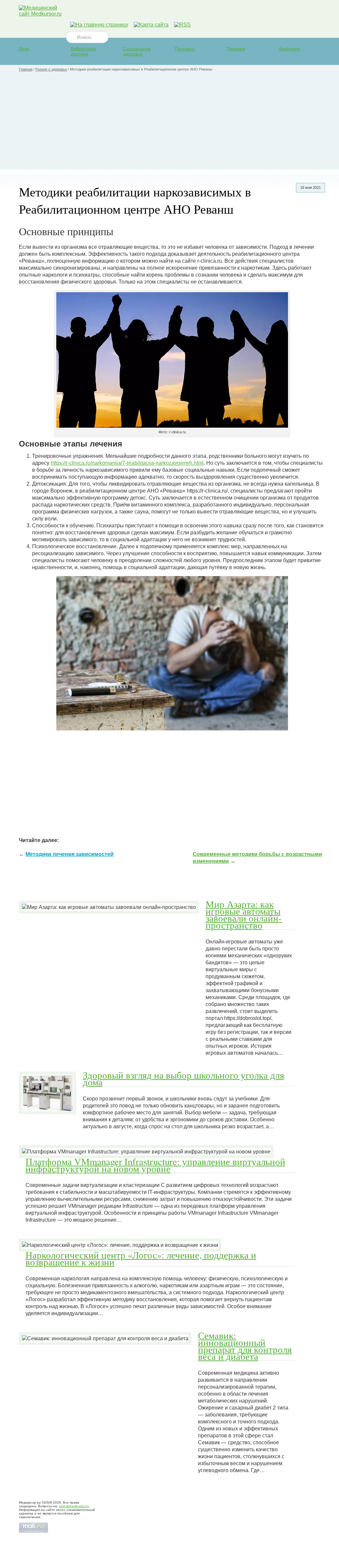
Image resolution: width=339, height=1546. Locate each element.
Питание (236, 48)
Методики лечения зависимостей (69, 854)
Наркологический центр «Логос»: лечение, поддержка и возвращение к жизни (140, 1258)
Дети (24, 48)
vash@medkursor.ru (74, 1506)
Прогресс (185, 48)
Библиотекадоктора (83, 51)
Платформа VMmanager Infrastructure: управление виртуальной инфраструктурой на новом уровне (155, 1165)
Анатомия (289, 48)
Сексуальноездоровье (137, 51)
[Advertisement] (169, 123)
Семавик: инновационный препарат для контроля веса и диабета (245, 1345)
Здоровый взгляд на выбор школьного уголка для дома (183, 1078)
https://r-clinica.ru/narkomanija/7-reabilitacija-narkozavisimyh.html (127, 463)
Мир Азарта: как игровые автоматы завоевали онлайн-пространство (244, 914)
